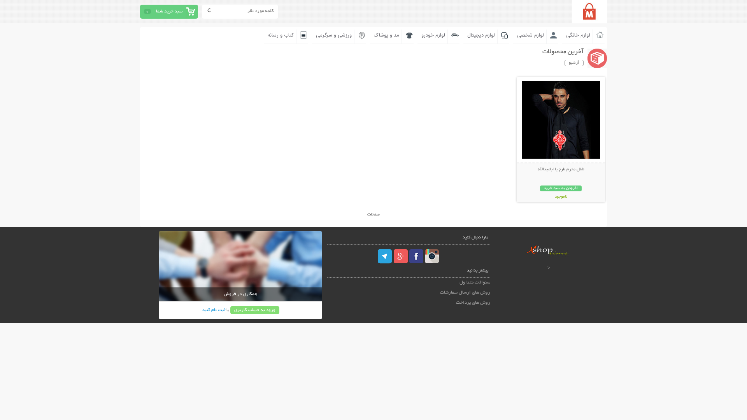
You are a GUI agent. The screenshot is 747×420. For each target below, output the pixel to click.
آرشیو (574, 63)
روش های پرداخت (473, 302)
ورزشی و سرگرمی (334, 35)
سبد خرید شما (169, 11)
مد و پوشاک (386, 35)
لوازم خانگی (578, 35)
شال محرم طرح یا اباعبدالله (561, 169)
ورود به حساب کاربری (254, 310)
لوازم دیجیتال (481, 35)
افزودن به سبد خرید (561, 188)
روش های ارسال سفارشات (465, 292)
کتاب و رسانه (281, 35)
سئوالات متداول (474, 282)
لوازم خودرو (433, 35)
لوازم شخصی (530, 35)
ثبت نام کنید (213, 310)
